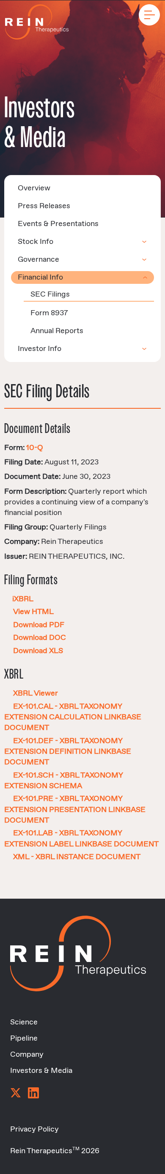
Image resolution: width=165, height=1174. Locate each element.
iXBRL (22, 599)
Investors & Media (41, 1071)
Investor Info (39, 349)
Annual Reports (56, 331)
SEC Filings (50, 294)
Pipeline (24, 1038)
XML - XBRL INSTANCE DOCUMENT (76, 857)
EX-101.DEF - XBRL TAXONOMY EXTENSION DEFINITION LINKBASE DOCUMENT (67, 751)
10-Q (34, 448)
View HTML (33, 612)
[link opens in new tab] (15, 1093)
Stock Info (35, 242)
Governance (38, 260)
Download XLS (38, 651)
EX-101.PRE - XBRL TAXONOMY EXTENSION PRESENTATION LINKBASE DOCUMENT (75, 809)
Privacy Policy (34, 1129)
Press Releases (44, 206)
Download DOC (39, 638)
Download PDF (38, 625)
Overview (34, 188)
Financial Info (40, 277)
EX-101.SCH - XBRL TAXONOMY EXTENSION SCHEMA (63, 780)
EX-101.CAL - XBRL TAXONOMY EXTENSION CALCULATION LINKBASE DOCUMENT (72, 717)
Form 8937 (49, 313)
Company (27, 1055)
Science (24, 1022)
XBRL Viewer (35, 693)
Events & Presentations (58, 224)
